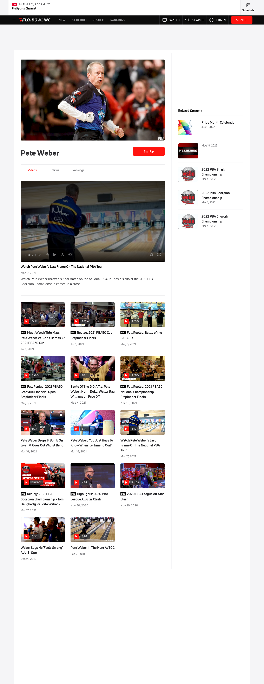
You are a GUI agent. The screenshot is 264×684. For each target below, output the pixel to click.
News (55, 170)
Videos (32, 170)
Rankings (78, 170)
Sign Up (149, 151)
